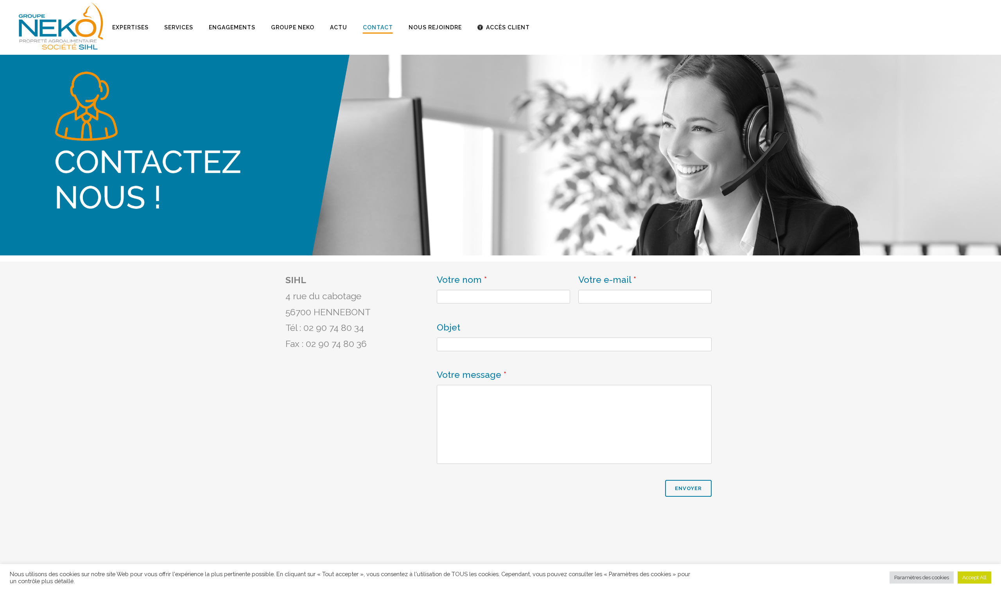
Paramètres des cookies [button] (921, 577)
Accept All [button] (974, 577)
